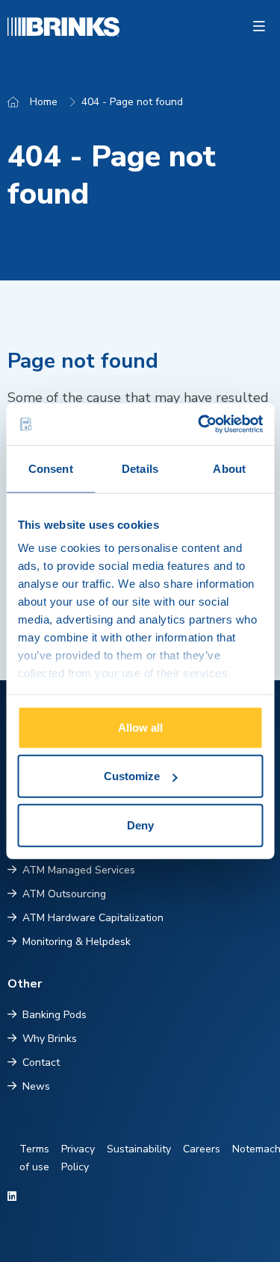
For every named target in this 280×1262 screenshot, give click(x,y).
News (36, 1086)
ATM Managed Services (78, 870)
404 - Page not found (132, 102)
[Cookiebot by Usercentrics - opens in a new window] (199, 424)
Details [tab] (140, 468)
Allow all (140, 727)
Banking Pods (54, 1015)
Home (43, 102)
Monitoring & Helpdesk (76, 942)
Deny (140, 824)
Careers (201, 1149)
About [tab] (229, 468)
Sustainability (139, 1149)
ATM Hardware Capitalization (93, 918)
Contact (41, 1062)
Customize (132, 776)
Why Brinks (49, 1039)
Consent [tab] (50, 468)
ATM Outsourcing (64, 894)
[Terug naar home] (29, 27)
